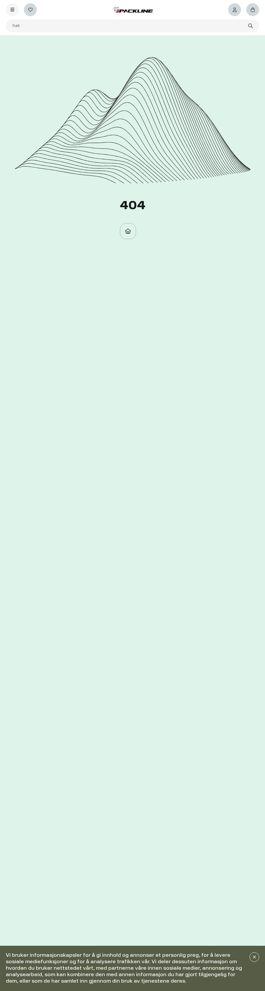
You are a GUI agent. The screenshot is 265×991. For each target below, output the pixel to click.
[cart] (252, 9)
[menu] (12, 9)
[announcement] (254, 957)
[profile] (234, 9)
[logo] (132, 9)
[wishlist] (30, 9)
